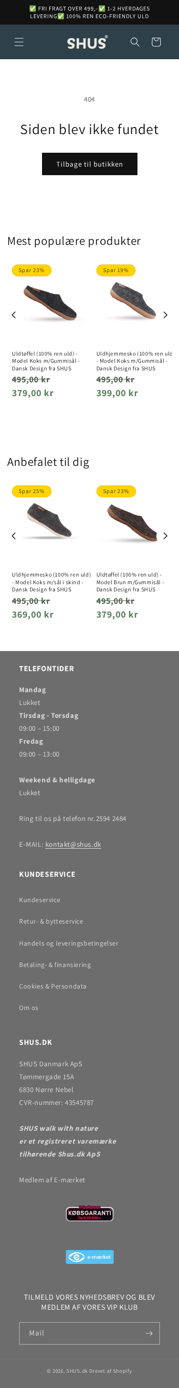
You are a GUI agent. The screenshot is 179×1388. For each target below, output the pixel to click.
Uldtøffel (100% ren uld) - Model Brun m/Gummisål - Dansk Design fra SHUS (130, 582)
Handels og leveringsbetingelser (69, 943)
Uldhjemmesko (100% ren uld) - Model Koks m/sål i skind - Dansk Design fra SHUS (51, 582)
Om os (29, 1007)
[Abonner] (148, 1333)
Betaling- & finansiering (55, 964)
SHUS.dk (77, 1370)
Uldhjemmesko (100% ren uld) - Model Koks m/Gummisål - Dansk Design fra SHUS (136, 361)
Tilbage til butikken (89, 163)
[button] (19, 42)
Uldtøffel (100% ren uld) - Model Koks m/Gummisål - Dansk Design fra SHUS (46, 361)
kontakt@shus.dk (73, 844)
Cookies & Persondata (53, 986)
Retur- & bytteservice (51, 921)
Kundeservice (39, 899)
